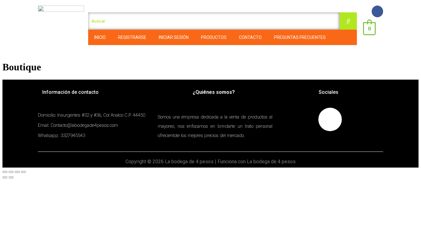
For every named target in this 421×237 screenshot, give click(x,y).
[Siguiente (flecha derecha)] (11, 177)
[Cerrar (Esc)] (4, 172)
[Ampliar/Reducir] (23, 172)
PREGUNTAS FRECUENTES (300, 37)
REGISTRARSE (132, 37)
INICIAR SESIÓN (174, 37)
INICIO (100, 37)
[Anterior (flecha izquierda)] (4, 177)
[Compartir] (11, 172)
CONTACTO (250, 37)
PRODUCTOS (214, 37)
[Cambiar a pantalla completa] (17, 172)
